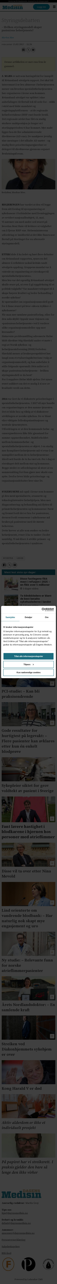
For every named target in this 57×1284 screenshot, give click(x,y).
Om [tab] (46, 617)
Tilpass (27, 664)
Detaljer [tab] (28, 617)
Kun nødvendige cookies (29, 672)
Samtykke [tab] (10, 617)
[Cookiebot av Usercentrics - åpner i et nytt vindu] (42, 609)
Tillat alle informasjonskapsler (28, 656)
